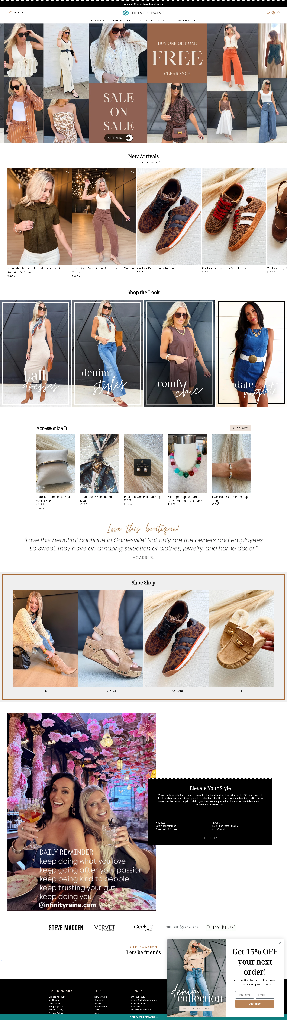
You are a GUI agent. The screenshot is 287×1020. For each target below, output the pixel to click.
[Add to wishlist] (68, 172)
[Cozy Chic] (179, 353)
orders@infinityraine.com (144, 1000)
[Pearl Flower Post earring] (143, 463)
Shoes (97, 1003)
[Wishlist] (268, 13)
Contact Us (54, 1003)
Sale (96, 1013)
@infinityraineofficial (143, 947)
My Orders (54, 1000)
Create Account (57, 996)
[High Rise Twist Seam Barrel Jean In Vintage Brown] (104, 216)
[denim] (107, 353)
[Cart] (278, 12)
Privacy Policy (56, 1013)
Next (283, 216)
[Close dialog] (280, 943)
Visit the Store (138, 1003)
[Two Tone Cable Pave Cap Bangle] (231, 463)
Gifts (96, 1009)
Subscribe (255, 1003)
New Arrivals (100, 996)
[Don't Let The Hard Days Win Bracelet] (55, 463)
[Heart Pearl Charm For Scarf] (99, 463)
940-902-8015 (138, 996)
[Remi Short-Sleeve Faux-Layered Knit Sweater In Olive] (39, 216)
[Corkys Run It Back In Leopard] (169, 216)
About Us (135, 1006)
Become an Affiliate (141, 1009)
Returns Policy (56, 1009)
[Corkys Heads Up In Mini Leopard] (234, 216)
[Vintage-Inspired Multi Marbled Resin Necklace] (187, 463)
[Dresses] (35, 353)
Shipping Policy (57, 1006)
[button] (143, 1017)
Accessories (100, 1006)
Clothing (98, 1000)
